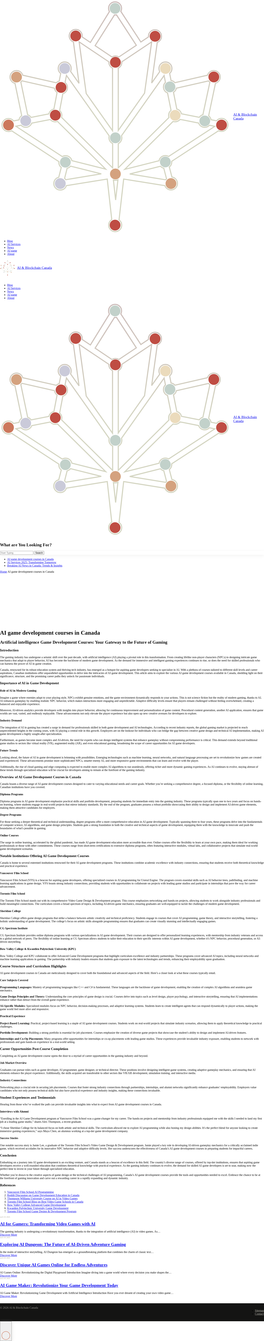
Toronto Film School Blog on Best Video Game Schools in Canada (45, 1201)
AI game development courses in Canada (30, 559)
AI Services (13, 244)
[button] (6, 1331)
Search (39, 552)
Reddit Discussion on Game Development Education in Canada (43, 1195)
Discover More (8, 1234)
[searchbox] (16, 553)
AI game (12, 250)
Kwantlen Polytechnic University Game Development (37, 1208)
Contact (259, 1313)
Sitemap (259, 1310)
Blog (10, 241)
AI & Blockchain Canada (245, 116)
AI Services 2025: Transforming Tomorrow (31, 562)
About (10, 253)
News (10, 247)
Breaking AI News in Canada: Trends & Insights (34, 565)
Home (3, 571)
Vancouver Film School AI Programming (30, 1192)
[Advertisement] (132, 600)
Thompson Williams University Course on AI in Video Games (42, 1198)
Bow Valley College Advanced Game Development (36, 1204)
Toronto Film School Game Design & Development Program (41, 1211)
